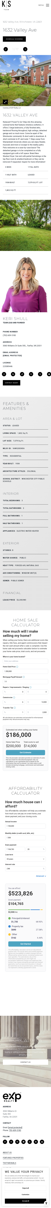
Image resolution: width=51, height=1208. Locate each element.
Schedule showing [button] (14, 39)
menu (41, 5)
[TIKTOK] (22, 374)
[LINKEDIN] (13, 374)
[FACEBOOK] (5, 1142)
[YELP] (31, 374)
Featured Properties (13, 1158)
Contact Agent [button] (11, 383)
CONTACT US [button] (25, 1062)
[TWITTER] (40, 374)
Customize (25, 1194)
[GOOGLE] (36, 1142)
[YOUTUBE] (23, 1142)
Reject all (25, 1188)
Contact (7, 1168)
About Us (7, 1152)
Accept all (25, 1201)
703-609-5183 (15, 1130)
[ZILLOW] (42, 1142)
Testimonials (9, 1163)
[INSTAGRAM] (4, 374)
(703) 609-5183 (9, 335)
